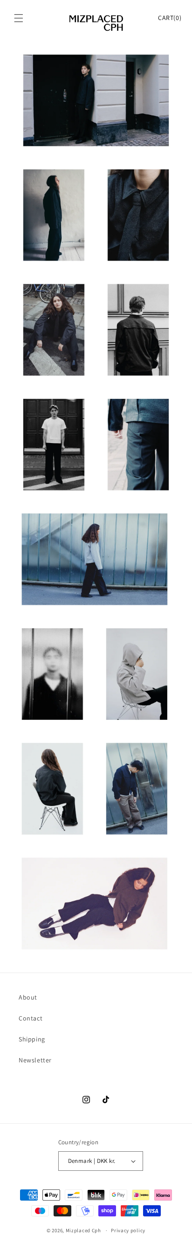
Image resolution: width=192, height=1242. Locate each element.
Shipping (32, 1039)
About (28, 997)
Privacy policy (128, 1230)
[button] (18, 18)
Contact (30, 1018)
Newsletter (35, 1060)
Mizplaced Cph (83, 1230)
